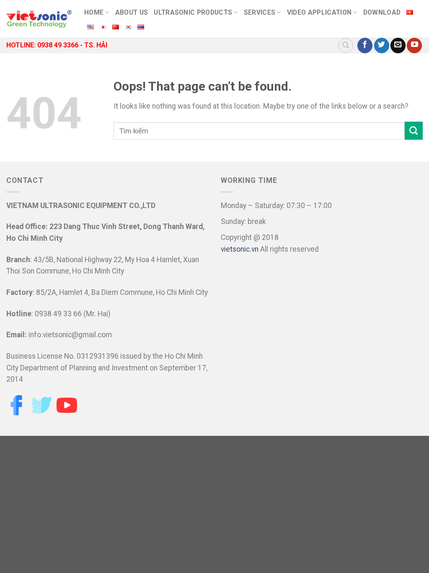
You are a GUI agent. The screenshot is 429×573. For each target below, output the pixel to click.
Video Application (319, 12)
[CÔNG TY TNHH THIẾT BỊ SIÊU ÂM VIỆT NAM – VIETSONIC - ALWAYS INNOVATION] (39, 19)
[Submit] (414, 131)
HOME (93, 12)
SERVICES (260, 12)
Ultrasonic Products (193, 12)
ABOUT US (131, 12)
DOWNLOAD (382, 12)
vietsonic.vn (239, 249)
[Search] (346, 45)
